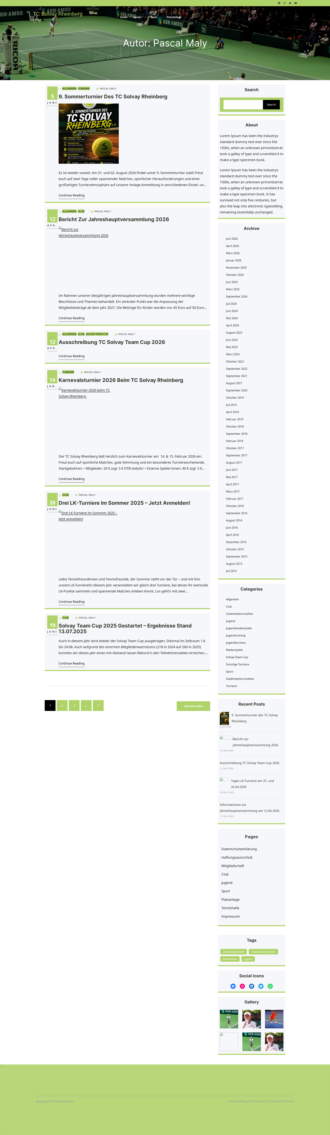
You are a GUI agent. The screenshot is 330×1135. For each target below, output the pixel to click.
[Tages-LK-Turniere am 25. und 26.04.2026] (224, 784)
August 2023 (234, 332)
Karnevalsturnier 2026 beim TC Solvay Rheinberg (121, 380)
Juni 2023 (232, 340)
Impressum (230, 916)
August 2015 (234, 564)
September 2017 (236, 455)
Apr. (52, 225)
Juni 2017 (232, 470)
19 (52, 625)
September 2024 (236, 296)
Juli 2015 (231, 571)
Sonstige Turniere (237, 664)
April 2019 (232, 412)
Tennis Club (42, 1101)
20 (52, 502)
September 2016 (236, 513)
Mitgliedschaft (232, 865)
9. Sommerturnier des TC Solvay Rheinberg (113, 96)
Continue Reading (72, 195)
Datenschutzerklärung (239, 849)
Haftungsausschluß (236, 857)
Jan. (52, 386)
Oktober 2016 (235, 506)
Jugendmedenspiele (239, 628)
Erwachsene (230, 959)
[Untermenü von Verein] (143, 17)
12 (52, 219)
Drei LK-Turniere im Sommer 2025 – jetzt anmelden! (124, 503)
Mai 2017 (232, 477)
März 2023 (233, 354)
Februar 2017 (234, 499)
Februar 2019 (234, 419)
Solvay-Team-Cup (97, 334)
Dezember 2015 (236, 542)
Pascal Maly (108, 88)
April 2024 (232, 325)
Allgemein (69, 88)
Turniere (84, 88)
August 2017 (234, 462)
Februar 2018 (234, 441)
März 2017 (233, 491)
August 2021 (234, 383)
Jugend (230, 621)
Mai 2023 (232, 347)
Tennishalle (230, 908)
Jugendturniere (236, 643)
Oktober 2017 (235, 448)
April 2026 (232, 246)
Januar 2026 (233, 260)
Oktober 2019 (235, 397)
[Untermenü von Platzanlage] (183, 17)
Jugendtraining (235, 635)
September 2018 (236, 434)
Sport (229, 671)
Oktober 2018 (235, 426)
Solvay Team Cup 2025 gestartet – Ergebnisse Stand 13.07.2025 (125, 628)
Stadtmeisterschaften (240, 679)
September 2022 (236, 369)
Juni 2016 (232, 527)
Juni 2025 (232, 282)
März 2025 (233, 289)
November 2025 (236, 267)
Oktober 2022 (235, 361)
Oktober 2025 (235, 275)
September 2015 (236, 556)
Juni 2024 (232, 311)
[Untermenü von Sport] (160, 17)
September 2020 (236, 390)
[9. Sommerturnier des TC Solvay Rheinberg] (224, 718)
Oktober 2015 (235, 549)
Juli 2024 (231, 304)
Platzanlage (230, 899)
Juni (52, 102)
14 (52, 379)
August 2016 (234, 520)
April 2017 (232, 484)
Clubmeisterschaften (239, 614)
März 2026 (233, 253)
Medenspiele (234, 650)
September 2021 (236, 376)
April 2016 (232, 535)
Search (271, 104)
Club (81, 211)
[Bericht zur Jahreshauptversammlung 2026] (226, 742)
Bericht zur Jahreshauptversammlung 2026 (114, 219)
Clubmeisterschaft (233, 951)
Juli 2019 (231, 405)
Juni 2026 (232, 239)
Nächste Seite (193, 706)
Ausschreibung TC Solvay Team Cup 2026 (112, 342)
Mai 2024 (232, 318)
